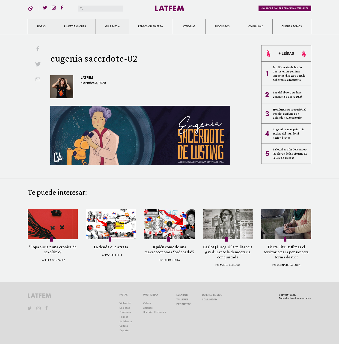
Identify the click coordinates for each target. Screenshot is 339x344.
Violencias (125, 303)
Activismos (125, 321)
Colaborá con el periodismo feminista (285, 8)
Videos (147, 303)
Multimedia (112, 26)
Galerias (148, 307)
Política (123, 316)
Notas (41, 26)
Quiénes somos (292, 26)
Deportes (124, 330)
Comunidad (255, 26)
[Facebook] (62, 8)
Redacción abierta (150, 26)
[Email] (38, 80)
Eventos (182, 294)
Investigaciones (75, 26)
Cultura (123, 325)
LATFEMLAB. (188, 26)
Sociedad (124, 307)
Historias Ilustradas (154, 312)
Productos (222, 26)
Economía (125, 312)
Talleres (182, 299)
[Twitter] (45, 8)
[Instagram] (54, 8)
